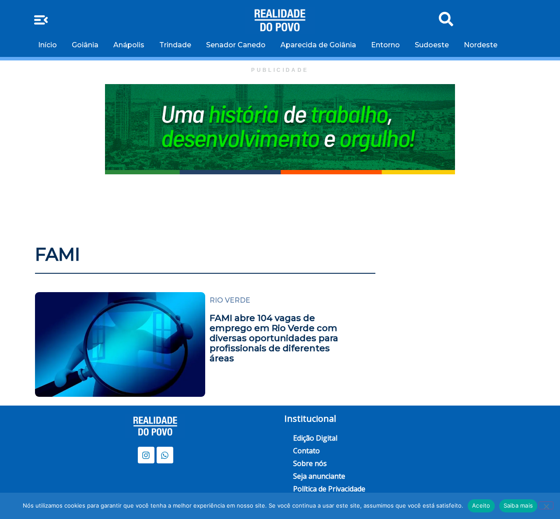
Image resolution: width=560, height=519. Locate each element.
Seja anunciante (319, 476)
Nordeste (480, 45)
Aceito (481, 505)
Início (47, 45)
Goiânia (85, 45)
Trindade (175, 45)
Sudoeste (432, 45)
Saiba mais (518, 505)
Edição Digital (315, 438)
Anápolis (128, 45)
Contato (306, 450)
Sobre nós (310, 463)
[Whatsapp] (165, 455)
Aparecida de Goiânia (318, 45)
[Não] (546, 505)
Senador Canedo (236, 45)
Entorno (385, 45)
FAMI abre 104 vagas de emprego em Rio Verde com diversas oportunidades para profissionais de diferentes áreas (274, 338)
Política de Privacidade (329, 489)
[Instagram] (146, 455)
